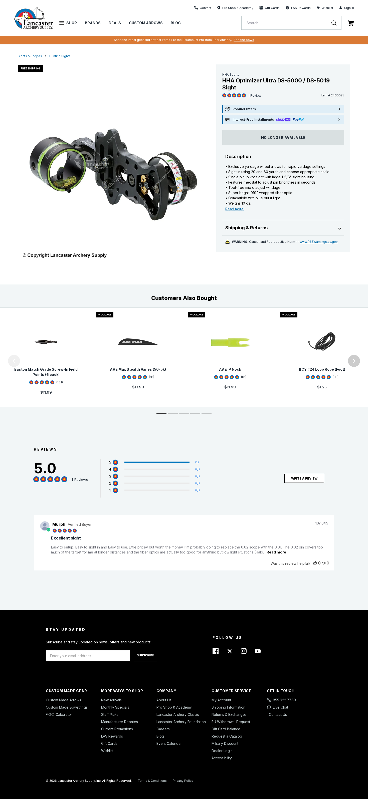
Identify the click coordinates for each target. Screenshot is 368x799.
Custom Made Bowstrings (67, 707)
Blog (176, 23)
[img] (224, 95)
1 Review (254, 95)
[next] (354, 361)
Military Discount (225, 743)
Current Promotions (117, 729)
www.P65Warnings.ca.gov (319, 242)
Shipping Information (228, 707)
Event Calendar (169, 743)
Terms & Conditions (152, 781)
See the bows (244, 40)
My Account (221, 700)
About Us (163, 700)
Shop (71, 23)
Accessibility (222, 758)
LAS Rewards (112, 736)
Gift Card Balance (226, 729)
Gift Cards (109, 743)
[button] (1, 361)
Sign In (349, 8)
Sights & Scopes (30, 56)
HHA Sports (230, 74)
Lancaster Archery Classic (177, 714)
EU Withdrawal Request (231, 722)
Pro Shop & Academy (174, 707)
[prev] (14, 361)
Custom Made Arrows (63, 700)
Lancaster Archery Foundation (181, 722)
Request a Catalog (227, 736)
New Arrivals (111, 700)
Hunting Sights (60, 56)
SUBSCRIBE (145, 655)
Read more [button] (276, 552)
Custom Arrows (146, 23)
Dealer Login (222, 751)
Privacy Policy (183, 781)
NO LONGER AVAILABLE (283, 137)
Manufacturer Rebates (119, 722)
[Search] (336, 23)
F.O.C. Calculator (59, 714)
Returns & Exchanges (229, 714)
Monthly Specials (115, 707)
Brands (93, 23)
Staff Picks (109, 714)
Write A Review (304, 478)
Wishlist (327, 8)
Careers (163, 729)
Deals (115, 23)
